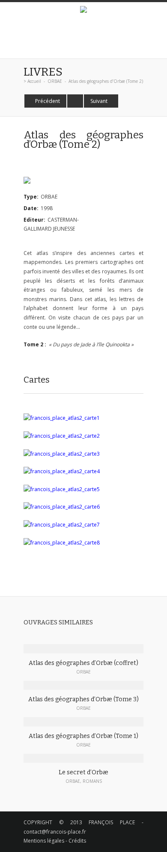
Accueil (34, 81)
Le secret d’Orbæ (83, 772)
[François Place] (83, 10)
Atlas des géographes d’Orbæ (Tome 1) (83, 736)
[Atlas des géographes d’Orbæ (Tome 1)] (83, 721)
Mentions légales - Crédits (55, 840)
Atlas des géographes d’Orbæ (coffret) (83, 663)
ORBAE (55, 81)
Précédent (47, 101)
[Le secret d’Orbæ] (83, 758)
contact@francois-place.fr (55, 831)
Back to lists (75, 101)
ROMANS (92, 781)
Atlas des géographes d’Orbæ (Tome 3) (83, 699)
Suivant (98, 101)
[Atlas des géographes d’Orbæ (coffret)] (83, 648)
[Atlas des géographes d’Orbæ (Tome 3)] (83, 685)
